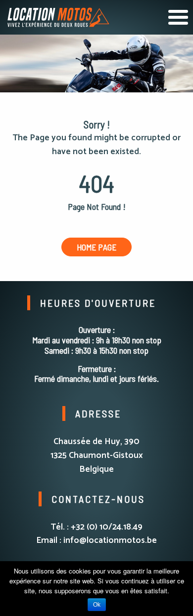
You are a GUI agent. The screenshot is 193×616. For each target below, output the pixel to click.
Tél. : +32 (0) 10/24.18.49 (96, 527)
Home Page (96, 247)
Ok (96, 604)
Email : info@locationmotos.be (96, 541)
